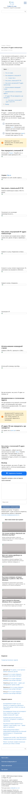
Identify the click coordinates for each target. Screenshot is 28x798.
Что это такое (9, 73)
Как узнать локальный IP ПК (13, 80)
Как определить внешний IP (13, 75)
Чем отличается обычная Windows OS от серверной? (11, 601)
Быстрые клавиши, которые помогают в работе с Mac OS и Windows (12, 578)
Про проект (4, 769)
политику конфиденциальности (10, 515)
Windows (8, 45)
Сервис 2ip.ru (11, 78)
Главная (3, 45)
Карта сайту (4, 757)
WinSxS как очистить (9, 621)
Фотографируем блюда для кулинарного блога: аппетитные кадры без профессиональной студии (14, 713)
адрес (22, 133)
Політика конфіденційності (9, 761)
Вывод (7, 104)
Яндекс (11, 153)
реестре (13, 430)
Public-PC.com (11, 6)
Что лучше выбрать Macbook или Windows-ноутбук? (13, 534)
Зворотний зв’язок (6, 765)
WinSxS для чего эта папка (11, 641)
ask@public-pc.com (15, 788)
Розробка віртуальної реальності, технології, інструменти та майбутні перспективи (13, 719)
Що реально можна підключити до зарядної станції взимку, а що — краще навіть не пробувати (14, 725)
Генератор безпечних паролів (9, 660)
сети (12, 127)
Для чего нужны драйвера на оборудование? (12, 555)
